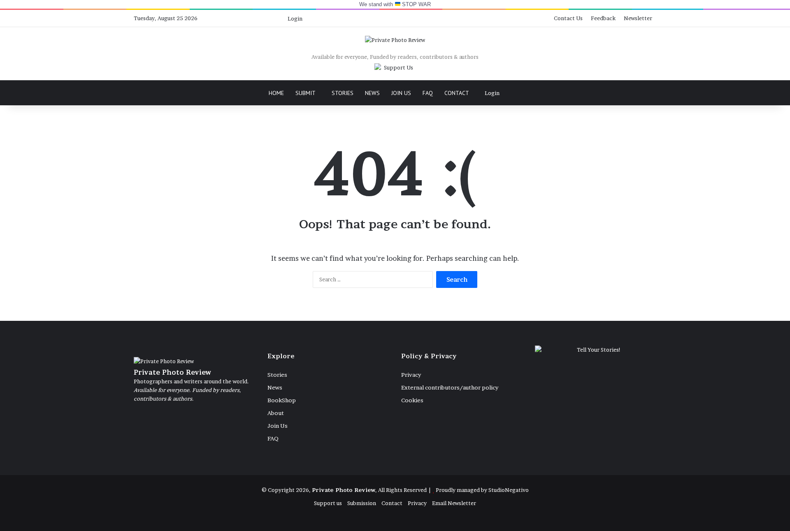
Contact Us (568, 18)
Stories (342, 93)
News (372, 93)
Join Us (401, 93)
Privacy (411, 374)
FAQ (428, 93)
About (275, 413)
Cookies (412, 400)
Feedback (603, 18)
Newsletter (638, 18)
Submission (361, 503)
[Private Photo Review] (395, 39)
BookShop (281, 400)
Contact (456, 93)
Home (276, 93)
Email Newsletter (454, 503)
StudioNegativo (508, 490)
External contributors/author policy (449, 387)
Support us (328, 503)
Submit (305, 93)
